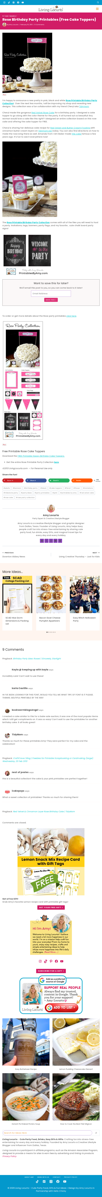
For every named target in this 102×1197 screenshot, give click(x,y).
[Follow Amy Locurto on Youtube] (55, 541)
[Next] (96, 603)
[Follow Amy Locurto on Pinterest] (60, 541)
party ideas (26, 493)
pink (54, 493)
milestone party (10, 493)
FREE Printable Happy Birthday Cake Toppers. (41, 456)
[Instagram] (4, 3)
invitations (88, 488)
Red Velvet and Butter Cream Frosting (70, 127)
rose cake (8, 497)
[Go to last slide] (5, 603)
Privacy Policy (9, 1156)
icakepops (18, 790)
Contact (57, 1177)
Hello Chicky (59, 1191)
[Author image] (4, 25)
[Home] (3, 16)
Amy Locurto (13, 25)
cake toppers (55, 488)
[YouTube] (23, 3)
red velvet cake (87, 493)
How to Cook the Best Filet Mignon (76, 1124)
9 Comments (39, 24)
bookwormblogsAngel (25, 710)
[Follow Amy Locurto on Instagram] (51, 541)
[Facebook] (18, 3)
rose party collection (25, 497)
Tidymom (84, 106)
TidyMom (17, 734)
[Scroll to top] (96, 1188)
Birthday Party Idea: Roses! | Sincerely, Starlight (37, 658)
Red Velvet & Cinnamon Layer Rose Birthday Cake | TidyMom (44, 811)
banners (17, 488)
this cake (77, 133)
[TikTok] (9, 3)
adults (6, 488)
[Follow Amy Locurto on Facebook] (42, 541)
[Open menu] (97, 9)
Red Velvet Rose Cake (42, 112)
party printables (42, 493)
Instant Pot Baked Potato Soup (26, 1124)
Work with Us (43, 1177)
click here (71, 316)
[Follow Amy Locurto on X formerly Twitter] (47, 541)
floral (68, 488)
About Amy (29, 1177)
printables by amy (68, 493)
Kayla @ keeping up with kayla (30, 669)
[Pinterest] (14, 3)
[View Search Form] (98, 2)
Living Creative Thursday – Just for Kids (79, 555)
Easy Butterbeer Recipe (26, 1069)
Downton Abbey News (13, 555)
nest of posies (20, 772)
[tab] (47, 632)
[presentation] (17, 594)
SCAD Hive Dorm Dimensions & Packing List (17, 620)
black (43, 488)
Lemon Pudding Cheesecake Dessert (76, 1069)
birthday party (30, 488)
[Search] (96, 1132)
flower (76, 488)
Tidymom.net (45, 130)
